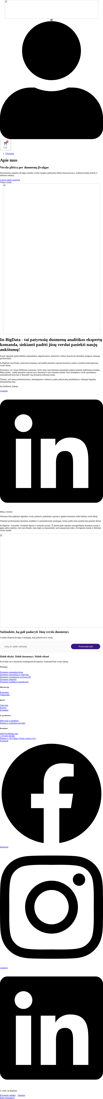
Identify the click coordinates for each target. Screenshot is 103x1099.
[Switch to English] (9, 153)
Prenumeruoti (86, 646)
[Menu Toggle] (51, 20)
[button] (6, 182)
